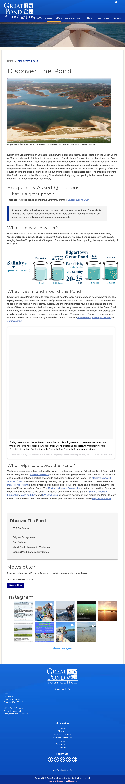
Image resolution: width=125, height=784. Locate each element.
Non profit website (57, 781)
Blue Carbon (19, 542)
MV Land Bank (50, 495)
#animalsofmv (14, 320)
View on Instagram (62, 648)
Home (10, 61)
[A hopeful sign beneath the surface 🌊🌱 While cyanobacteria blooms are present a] (23, 632)
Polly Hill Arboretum (17, 484)
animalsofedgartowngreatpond (94, 317)
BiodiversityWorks (39, 474)
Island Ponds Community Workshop (31, 547)
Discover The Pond (53, 18)
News (89, 18)
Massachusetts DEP (78, 199)
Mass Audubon (28, 495)
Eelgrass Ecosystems (23, 537)
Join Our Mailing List (62, 770)
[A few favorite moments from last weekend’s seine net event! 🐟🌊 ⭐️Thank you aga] (86, 632)
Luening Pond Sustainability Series (30, 551)
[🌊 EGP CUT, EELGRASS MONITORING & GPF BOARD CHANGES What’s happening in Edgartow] (65, 611)
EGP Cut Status (20, 528)
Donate (117, 18)
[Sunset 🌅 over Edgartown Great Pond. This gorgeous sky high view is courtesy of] (107, 611)
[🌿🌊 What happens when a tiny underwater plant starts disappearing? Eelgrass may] (86, 611)
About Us (37, 18)
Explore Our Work (73, 18)
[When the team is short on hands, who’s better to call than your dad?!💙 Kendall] (65, 632)
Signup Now (15, 585)
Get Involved (103, 18)
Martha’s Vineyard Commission (64, 488)
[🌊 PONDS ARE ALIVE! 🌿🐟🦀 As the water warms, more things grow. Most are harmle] (23, 611)
